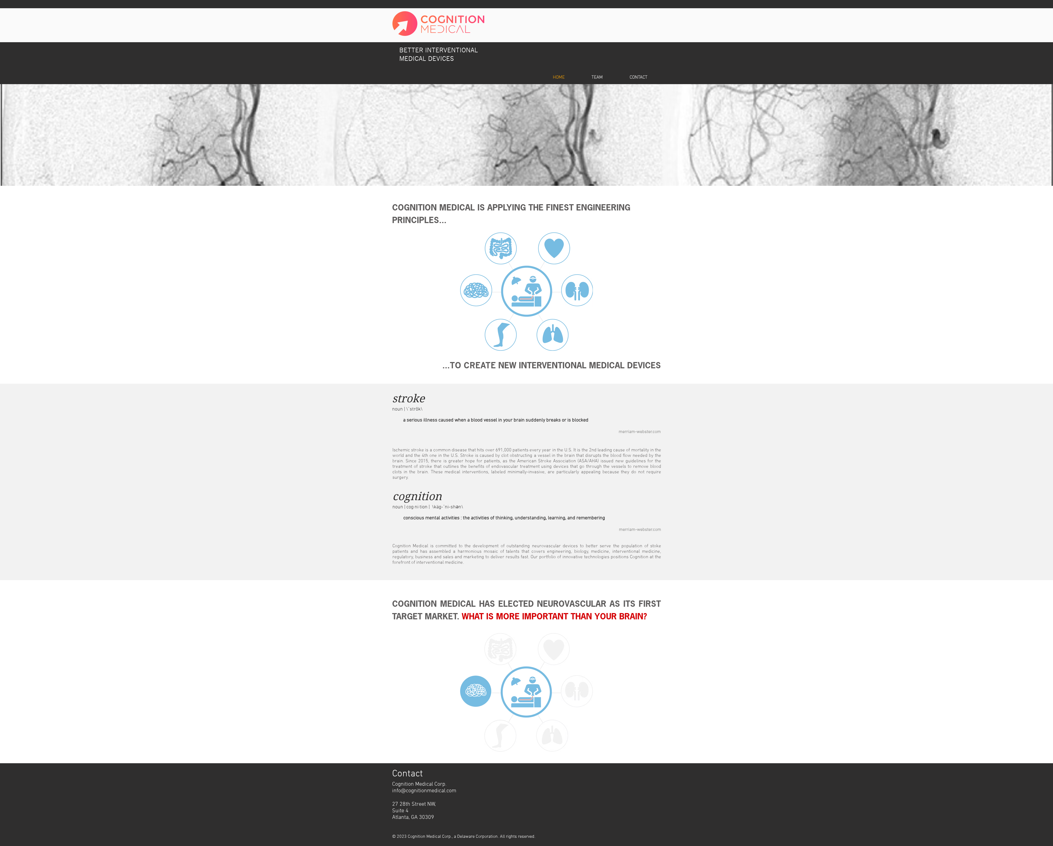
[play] (1041, 181)
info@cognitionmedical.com (424, 791)
